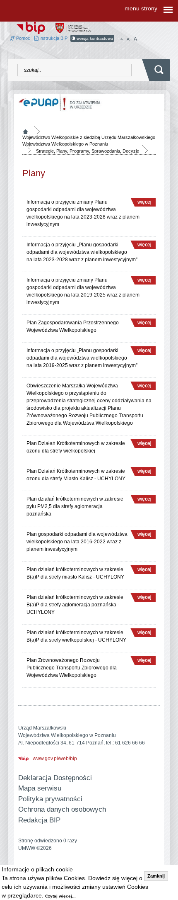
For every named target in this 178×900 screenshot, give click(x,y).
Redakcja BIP (39, 820)
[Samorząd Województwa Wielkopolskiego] (73, 27)
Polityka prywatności (50, 799)
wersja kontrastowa (94, 38)
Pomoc (22, 38)
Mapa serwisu (39, 788)
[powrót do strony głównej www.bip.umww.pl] (30, 27)
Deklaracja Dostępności (55, 778)
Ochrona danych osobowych (62, 809)
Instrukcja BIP (52, 38)
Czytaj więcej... (60, 896)
